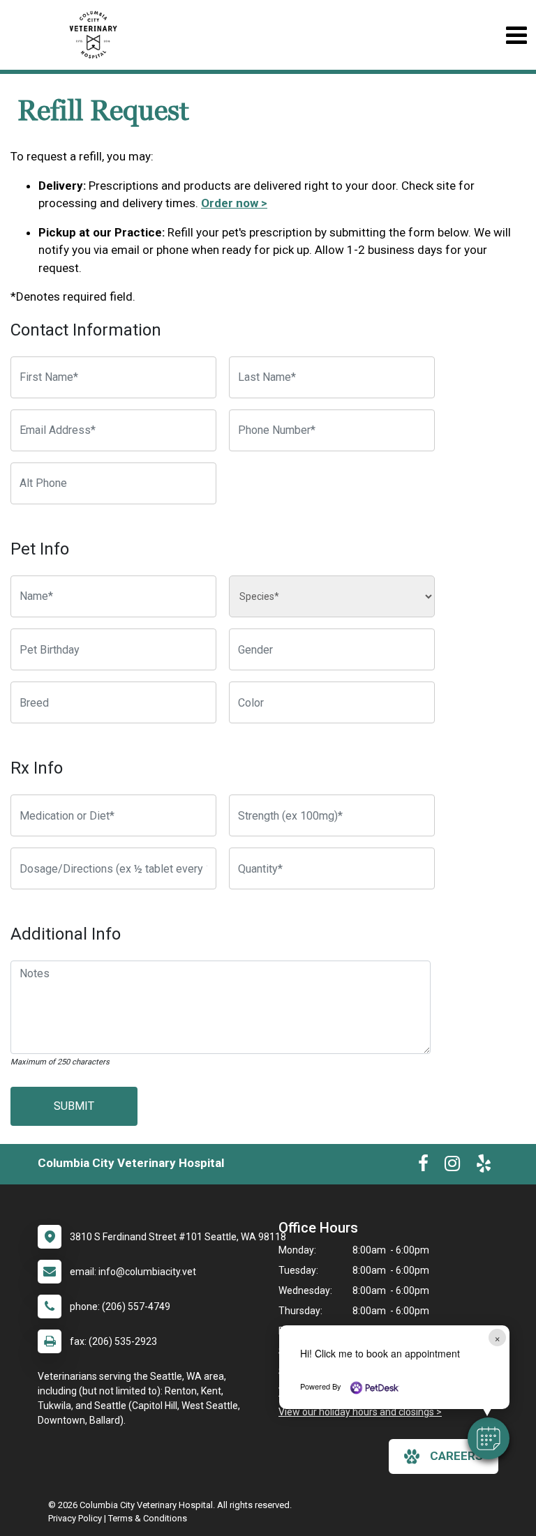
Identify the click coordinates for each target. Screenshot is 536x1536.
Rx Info (36, 768)
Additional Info (65, 934)
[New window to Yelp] (483, 1166)
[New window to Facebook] (423, 1166)
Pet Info (39, 549)
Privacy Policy (75, 1518)
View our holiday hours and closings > (360, 1411)
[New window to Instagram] (452, 1166)
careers (456, 1456)
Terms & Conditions (147, 1518)
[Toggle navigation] (516, 35)
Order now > (234, 203)
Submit (74, 1106)
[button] (488, 1438)
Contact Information (85, 330)
